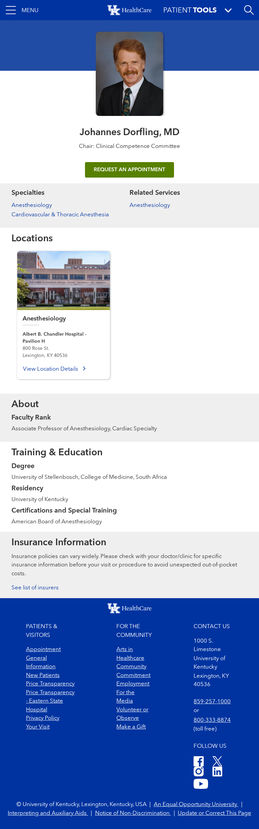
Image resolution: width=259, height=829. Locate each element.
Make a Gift (131, 727)
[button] (22, 10)
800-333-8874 (212, 720)
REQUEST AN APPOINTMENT (129, 170)
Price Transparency (50, 684)
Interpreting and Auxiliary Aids (48, 813)
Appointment (43, 649)
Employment (132, 684)
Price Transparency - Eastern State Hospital (50, 701)
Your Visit (38, 727)
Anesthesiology (31, 205)
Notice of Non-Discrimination (133, 813)
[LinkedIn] (217, 772)
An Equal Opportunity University (196, 804)
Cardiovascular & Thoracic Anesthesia (60, 215)
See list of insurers (35, 588)
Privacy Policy (42, 718)
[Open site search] (249, 10)
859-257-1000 (212, 702)
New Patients (43, 675)
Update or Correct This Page (214, 813)
